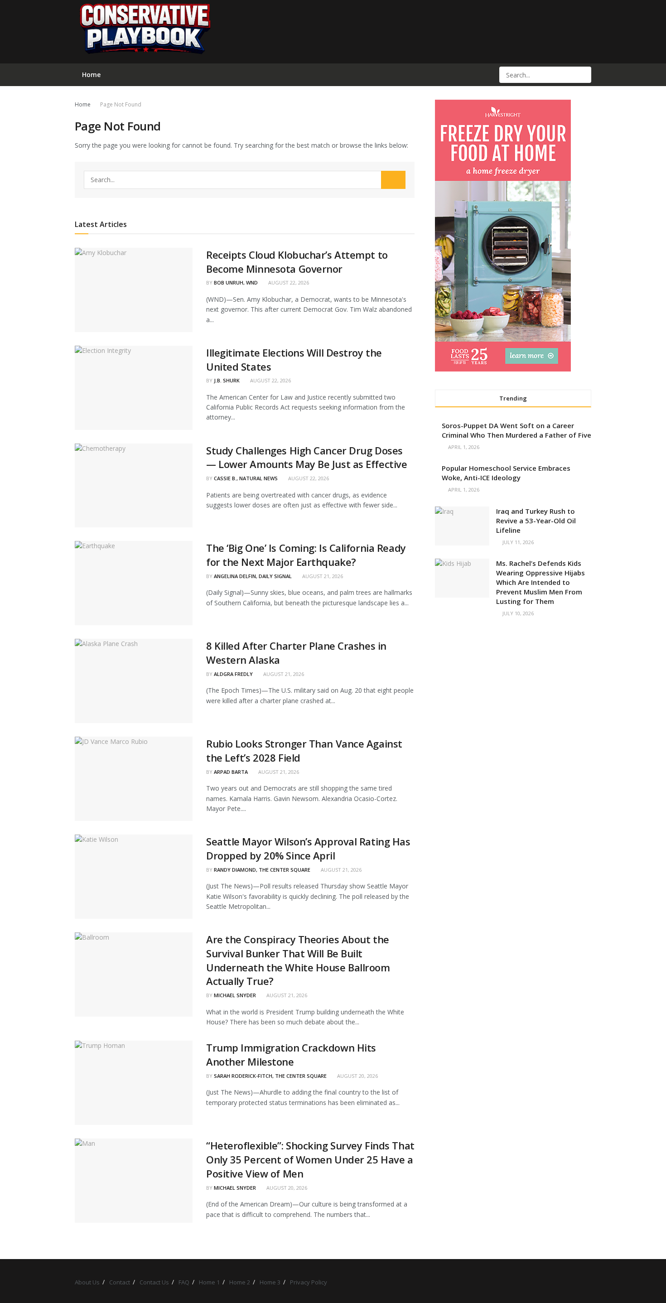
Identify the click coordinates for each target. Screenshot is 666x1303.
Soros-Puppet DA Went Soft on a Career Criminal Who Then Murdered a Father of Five (516, 430)
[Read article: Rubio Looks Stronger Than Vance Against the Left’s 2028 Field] (134, 779)
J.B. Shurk (227, 380)
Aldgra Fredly (233, 674)
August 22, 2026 (288, 282)
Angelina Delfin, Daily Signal (253, 576)
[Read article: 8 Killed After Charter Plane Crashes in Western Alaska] (134, 681)
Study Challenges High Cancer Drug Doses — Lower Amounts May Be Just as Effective (306, 457)
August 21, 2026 (322, 576)
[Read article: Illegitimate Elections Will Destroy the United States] (134, 388)
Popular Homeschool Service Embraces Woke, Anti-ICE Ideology (506, 472)
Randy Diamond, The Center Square (262, 869)
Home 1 (209, 1282)
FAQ (184, 1282)
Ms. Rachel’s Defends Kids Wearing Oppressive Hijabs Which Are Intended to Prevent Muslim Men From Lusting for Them (540, 582)
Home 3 (270, 1282)
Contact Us (154, 1282)
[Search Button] (583, 75)
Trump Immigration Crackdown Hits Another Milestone (291, 1054)
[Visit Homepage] (144, 31)
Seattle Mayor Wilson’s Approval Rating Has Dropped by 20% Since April (308, 848)
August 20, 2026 (357, 1075)
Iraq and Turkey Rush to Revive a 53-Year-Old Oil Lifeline (536, 521)
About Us (87, 1282)
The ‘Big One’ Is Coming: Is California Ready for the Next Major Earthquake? (306, 555)
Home (83, 104)
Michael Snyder (235, 995)
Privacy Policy (308, 1282)
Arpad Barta (231, 771)
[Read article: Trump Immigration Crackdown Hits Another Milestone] (134, 1083)
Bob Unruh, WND (236, 282)
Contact (119, 1282)
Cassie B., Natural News (246, 478)
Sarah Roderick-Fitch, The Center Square (270, 1075)
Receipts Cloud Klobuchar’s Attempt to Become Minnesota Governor (297, 261)
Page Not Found (120, 104)
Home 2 (239, 1282)
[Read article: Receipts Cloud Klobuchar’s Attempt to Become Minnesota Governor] (134, 290)
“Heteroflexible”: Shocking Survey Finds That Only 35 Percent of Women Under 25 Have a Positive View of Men (310, 1159)
